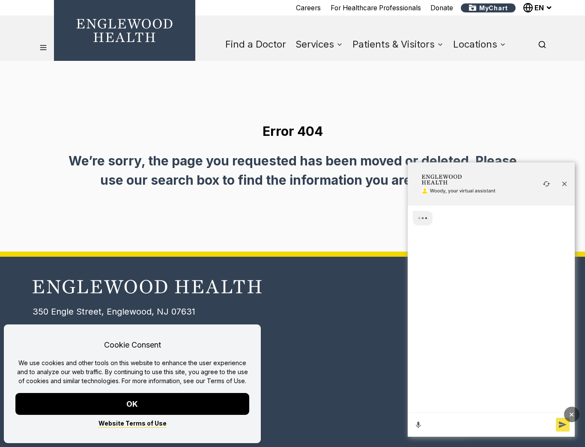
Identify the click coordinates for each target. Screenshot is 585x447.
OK (132, 403)
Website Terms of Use (132, 423)
